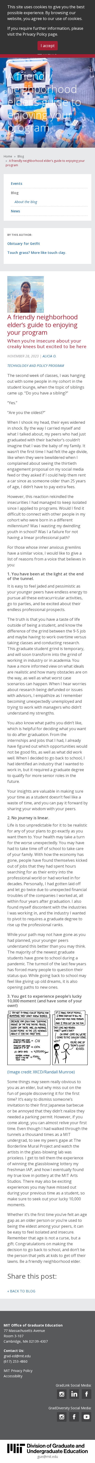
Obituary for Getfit (23, 243)
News (15, 211)
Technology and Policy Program (35, 365)
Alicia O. (50, 356)
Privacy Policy (35, 34)
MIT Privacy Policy (18, 1370)
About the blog (26, 201)
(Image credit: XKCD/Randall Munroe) (41, 1072)
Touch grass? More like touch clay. (36, 252)
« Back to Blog (21, 1291)
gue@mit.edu (47, 1456)
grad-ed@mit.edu (17, 1356)
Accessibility (13, 1376)
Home (8, 156)
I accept (48, 45)
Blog (21, 156)
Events (16, 183)
